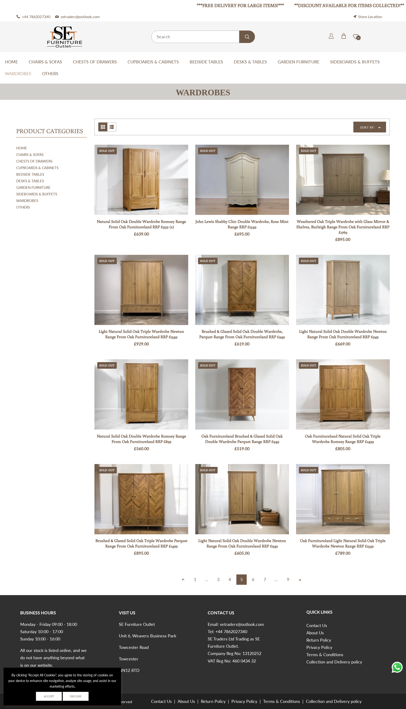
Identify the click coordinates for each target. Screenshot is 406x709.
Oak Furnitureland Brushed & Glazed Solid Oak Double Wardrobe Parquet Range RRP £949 (242, 439)
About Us (315, 632)
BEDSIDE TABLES (30, 174)
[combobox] (203, 37)
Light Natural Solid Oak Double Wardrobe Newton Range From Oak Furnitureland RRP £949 (343, 334)
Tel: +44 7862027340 (227, 631)
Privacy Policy (319, 647)
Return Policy (318, 640)
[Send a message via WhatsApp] (397, 667)
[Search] (247, 37)
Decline (76, 696)
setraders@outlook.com (242, 624)
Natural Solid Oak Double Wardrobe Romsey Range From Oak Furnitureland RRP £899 (141, 439)
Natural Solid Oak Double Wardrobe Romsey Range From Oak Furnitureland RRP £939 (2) (141, 224)
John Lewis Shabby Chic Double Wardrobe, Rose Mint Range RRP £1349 (242, 224)
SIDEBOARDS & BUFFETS (36, 194)
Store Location (370, 16)
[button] (325, 37)
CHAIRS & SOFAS (29, 154)
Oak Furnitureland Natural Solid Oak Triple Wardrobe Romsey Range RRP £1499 (343, 439)
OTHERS (23, 207)
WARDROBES (27, 200)
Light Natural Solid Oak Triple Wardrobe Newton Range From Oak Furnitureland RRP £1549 (141, 334)
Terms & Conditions (324, 654)
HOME (21, 148)
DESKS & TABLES (30, 181)
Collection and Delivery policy (334, 661)
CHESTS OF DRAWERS (34, 161)
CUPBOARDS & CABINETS (37, 168)
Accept (49, 696)
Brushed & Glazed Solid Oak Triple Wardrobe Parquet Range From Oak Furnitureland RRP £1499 (141, 543)
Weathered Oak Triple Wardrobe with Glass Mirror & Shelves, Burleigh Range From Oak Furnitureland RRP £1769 (342, 227)
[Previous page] (183, 579)
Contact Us (316, 625)
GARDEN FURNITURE (33, 187)
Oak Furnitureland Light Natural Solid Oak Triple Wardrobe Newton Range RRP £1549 (343, 543)
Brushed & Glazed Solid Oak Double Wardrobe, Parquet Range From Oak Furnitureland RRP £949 (242, 334)
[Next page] (299, 579)
